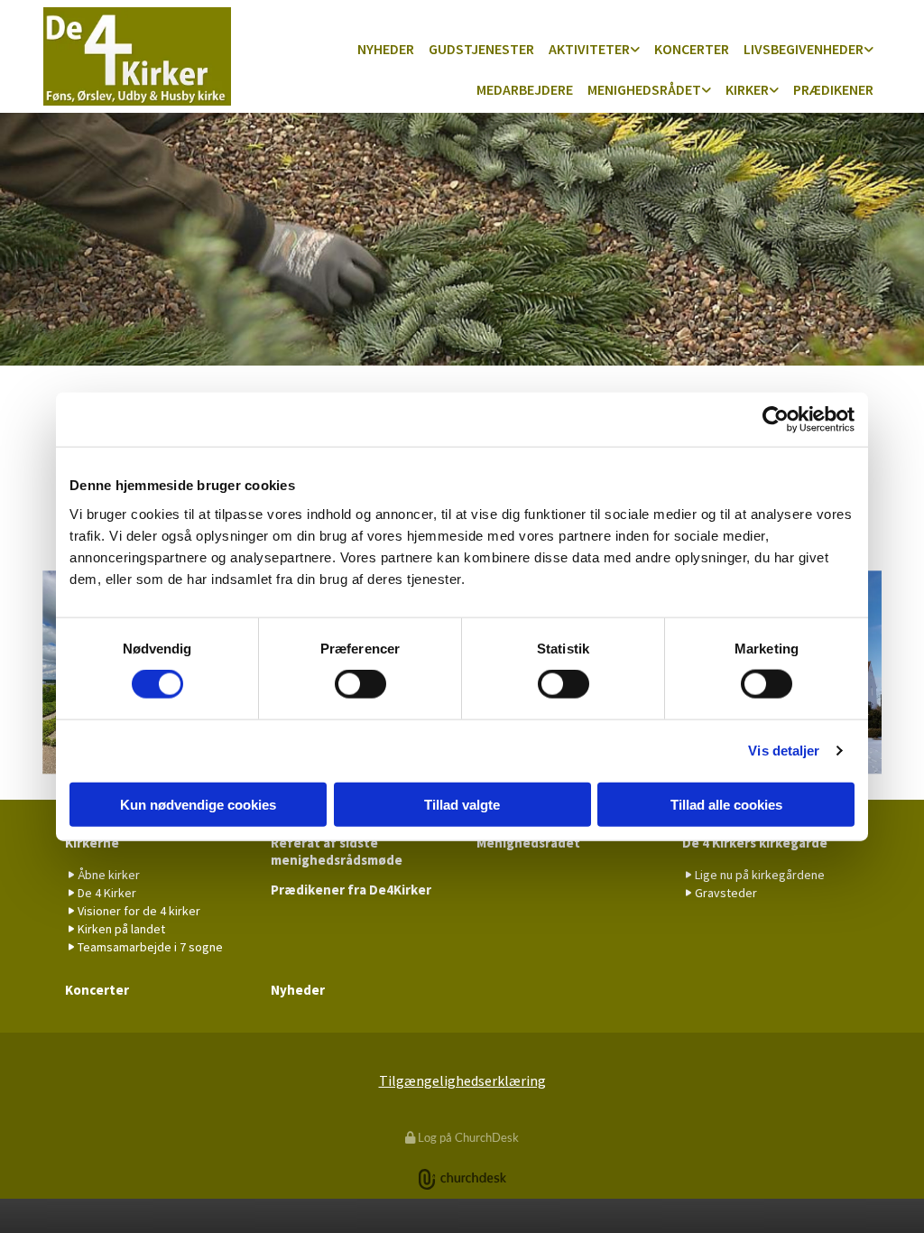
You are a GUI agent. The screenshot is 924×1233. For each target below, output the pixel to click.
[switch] (360, 684)
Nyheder (385, 49)
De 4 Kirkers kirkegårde (754, 842)
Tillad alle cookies (726, 803)
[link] (594, 50)
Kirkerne (92, 842)
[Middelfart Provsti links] (706, 90)
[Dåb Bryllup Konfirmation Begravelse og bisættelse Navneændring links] (868, 50)
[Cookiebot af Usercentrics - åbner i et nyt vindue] (776, 419)
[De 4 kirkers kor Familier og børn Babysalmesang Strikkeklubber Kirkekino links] (635, 50)
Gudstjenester (481, 49)
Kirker (747, 89)
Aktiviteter (589, 49)
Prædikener (833, 89)
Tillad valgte (462, 803)
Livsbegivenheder (804, 49)
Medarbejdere (524, 89)
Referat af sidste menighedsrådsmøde (336, 851)
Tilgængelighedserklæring (462, 1080)
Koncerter (691, 49)
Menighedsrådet (644, 89)
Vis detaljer (783, 750)
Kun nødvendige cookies (198, 803)
